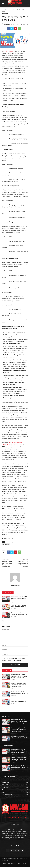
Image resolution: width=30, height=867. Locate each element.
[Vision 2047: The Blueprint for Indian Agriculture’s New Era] (6, 607)
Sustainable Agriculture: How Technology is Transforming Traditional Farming (18, 684)
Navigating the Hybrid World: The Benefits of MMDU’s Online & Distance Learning (19, 598)
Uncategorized (8, 9)
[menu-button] (3, 4)
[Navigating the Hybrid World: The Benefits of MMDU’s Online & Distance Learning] (6, 599)
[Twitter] (12, 28)
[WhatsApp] (19, 28)
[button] (27, 3)
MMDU (25, 542)
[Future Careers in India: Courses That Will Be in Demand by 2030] (6, 615)
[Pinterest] (15, 28)
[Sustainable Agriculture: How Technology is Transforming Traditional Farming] (6, 685)
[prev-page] (3, 621)
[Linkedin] (15, 850)
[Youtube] (22, 850)
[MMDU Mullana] (3, 24)
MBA (21, 542)
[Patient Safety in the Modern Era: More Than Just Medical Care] (6, 702)
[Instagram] (11, 850)
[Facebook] (8, 28)
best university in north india (12, 542)
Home (3, 9)
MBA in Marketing (8, 51)
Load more (14, 708)
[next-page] (5, 621)
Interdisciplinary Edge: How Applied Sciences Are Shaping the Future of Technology (19, 676)
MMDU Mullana (8, 24)
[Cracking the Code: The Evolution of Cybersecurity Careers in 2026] (6, 694)
